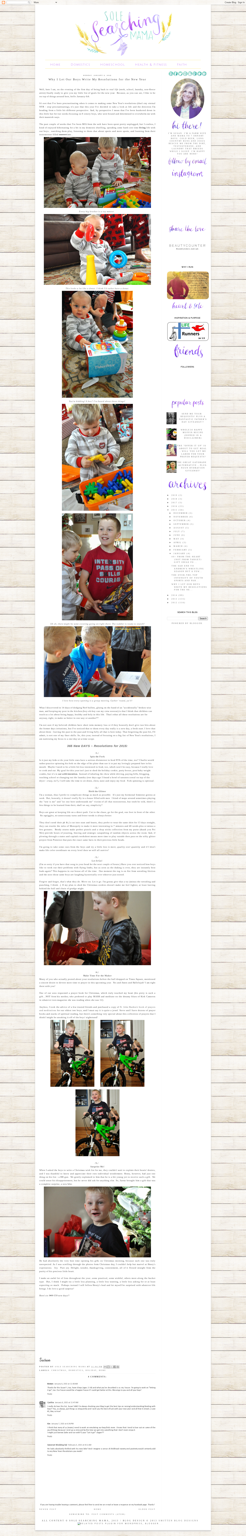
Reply (49, 1394)
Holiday (91, 1370)
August (179, 528)
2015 (174, 510)
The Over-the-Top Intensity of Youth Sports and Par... (187, 578)
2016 (174, 506)
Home (55, 64)
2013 (174, 599)
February (181, 550)
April (178, 542)
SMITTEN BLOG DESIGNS (179, 1520)
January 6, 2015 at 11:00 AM (66, 1384)
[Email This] (105, 1367)
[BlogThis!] (108, 1367)
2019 (174, 495)
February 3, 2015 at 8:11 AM (79, 1445)
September (182, 524)
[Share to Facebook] (114, 1367)
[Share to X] (111, 1367)
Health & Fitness (151, 64)
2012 (174, 603)
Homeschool (112, 64)
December (181, 513)
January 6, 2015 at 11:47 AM (66, 1403)
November (181, 517)
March (179, 546)
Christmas (58, 1370)
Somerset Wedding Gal (57, 1445)
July (177, 531)
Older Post (147, 1509)
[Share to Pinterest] (117, 1367)
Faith (182, 64)
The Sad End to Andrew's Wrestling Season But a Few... (188, 568)
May (177, 539)
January (180, 553)
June (177, 535)
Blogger (196, 623)
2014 (174, 595)
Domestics (80, 64)
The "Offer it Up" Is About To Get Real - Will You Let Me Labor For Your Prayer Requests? (192, 451)
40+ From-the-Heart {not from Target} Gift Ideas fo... (187, 559)
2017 (174, 503)
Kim (48, 1424)
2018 (174, 499)
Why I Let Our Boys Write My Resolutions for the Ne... (189, 587)
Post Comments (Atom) (109, 1514)
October (180, 520)
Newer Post (48, 1509)
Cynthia (50, 1403)
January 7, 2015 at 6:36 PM (62, 1424)
